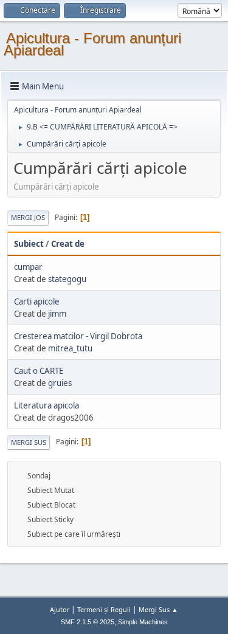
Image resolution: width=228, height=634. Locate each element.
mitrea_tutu (70, 348)
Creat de (68, 243)
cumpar (28, 266)
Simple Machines (143, 621)
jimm (57, 313)
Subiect (29, 243)
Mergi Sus (28, 442)
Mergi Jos (28, 217)
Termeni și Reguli (104, 609)
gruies (60, 382)
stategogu (67, 279)
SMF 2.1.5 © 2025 (87, 621)
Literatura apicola (46, 405)
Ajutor (59, 609)
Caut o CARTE (38, 370)
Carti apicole (37, 301)
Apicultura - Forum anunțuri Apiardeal (92, 44)
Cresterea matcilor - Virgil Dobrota (78, 336)
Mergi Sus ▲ (158, 609)
